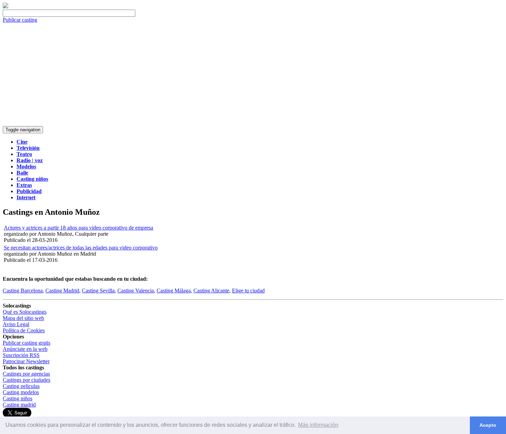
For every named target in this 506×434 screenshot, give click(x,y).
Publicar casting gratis (26, 343)
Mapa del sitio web (23, 318)
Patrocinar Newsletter (26, 361)
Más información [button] (318, 425)
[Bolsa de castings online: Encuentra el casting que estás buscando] (5, 6)
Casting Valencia (135, 290)
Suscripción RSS (21, 355)
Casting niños (17, 398)
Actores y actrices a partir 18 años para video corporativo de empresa (78, 228)
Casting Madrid (62, 290)
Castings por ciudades (26, 380)
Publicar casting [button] (20, 20)
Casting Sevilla (98, 290)
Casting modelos (21, 392)
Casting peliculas (21, 386)
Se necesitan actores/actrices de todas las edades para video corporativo (81, 248)
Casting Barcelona (23, 290)
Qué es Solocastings (24, 312)
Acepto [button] (487, 425)
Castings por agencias (26, 374)
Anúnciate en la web (25, 349)
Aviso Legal (16, 324)
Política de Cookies (24, 330)
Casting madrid (19, 405)
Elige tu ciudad (248, 290)
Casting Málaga (174, 290)
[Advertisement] (253, 74)
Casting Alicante (211, 290)
